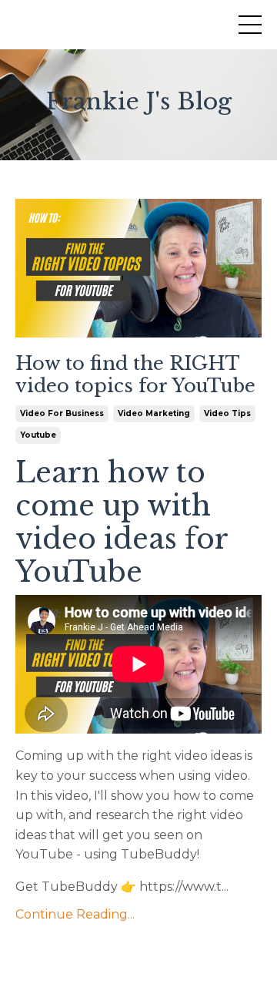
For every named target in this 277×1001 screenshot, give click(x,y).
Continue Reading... (75, 914)
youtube (38, 435)
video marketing (154, 413)
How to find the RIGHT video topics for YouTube (135, 375)
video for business (62, 413)
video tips (227, 413)
